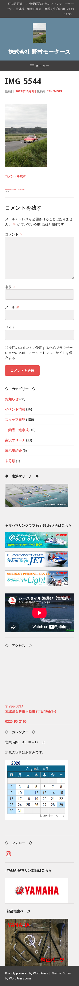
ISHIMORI (54, 91)
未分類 (10, 461)
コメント (14, 234)
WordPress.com (20, 978)
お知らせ (12, 399)
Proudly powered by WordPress (26, 973)
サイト (10, 327)
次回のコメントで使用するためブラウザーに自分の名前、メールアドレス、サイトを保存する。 (39, 352)
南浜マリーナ (15, 440)
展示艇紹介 (13, 450)
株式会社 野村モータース (39, 51)
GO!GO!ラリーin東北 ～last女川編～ (15, 190)
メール (12, 307)
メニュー (42, 65)
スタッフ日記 (15, 419)
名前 (10, 287)
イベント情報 (15, 409)
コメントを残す (15, 176)
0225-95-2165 (16, 721)
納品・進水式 (18, 430)
